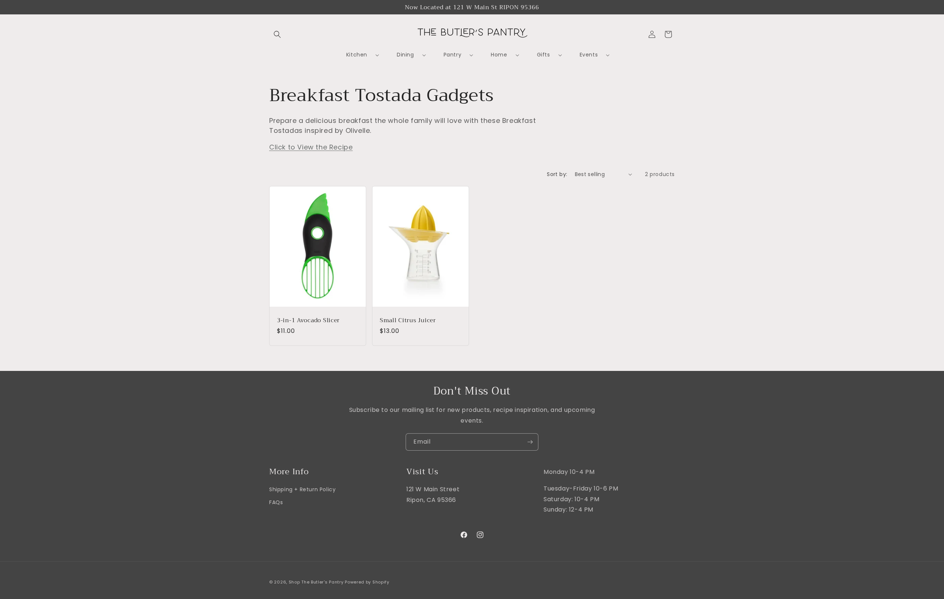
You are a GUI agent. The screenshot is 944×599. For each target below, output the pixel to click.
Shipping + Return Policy (302, 489)
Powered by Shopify (367, 582)
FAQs (276, 502)
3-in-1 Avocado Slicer (308, 320)
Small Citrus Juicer (408, 320)
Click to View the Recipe (311, 147)
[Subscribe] (530, 442)
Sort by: (557, 174)
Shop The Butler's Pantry (316, 582)
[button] (277, 34)
